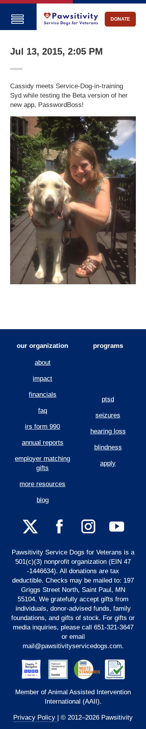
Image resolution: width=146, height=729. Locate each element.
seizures (107, 415)
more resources (42, 484)
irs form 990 (42, 426)
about (43, 362)
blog (43, 500)
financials (42, 394)
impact (42, 378)
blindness (108, 447)
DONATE (120, 19)
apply (108, 463)
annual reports (42, 442)
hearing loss (108, 431)
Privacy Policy (35, 717)
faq (42, 410)
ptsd (108, 399)
